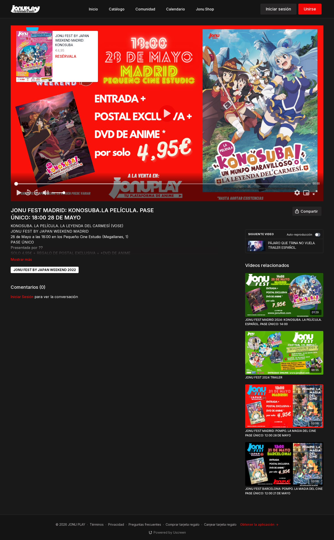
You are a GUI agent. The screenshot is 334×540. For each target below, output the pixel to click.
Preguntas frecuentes (145, 524)
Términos (97, 524)
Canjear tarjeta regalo (220, 524)
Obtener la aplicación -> (259, 524)
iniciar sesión (22, 296)
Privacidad (116, 524)
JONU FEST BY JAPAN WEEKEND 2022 (44, 270)
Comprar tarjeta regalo (182, 524)
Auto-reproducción (299, 234)
